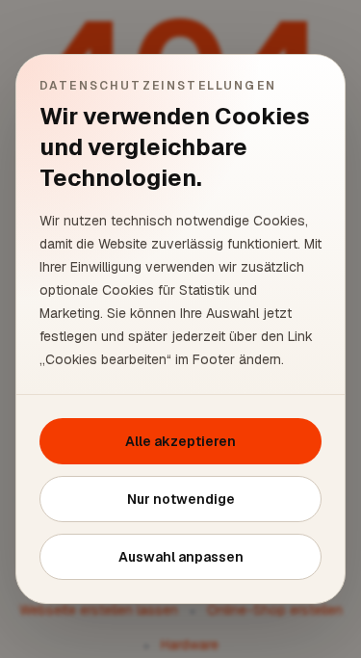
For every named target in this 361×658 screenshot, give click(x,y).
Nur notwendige (181, 499)
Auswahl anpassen (181, 557)
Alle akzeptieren (180, 441)
